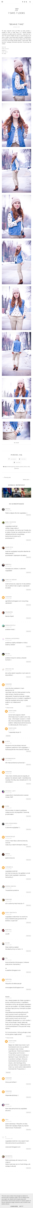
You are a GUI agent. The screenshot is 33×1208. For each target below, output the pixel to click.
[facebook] (22, 2)
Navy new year (6, 495)
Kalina (7, 653)
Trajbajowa (9, 612)
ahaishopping (7, 48)
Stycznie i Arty (10, 791)
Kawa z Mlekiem (10, 522)
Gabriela (8, 564)
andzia (7, 853)
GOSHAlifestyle (10, 625)
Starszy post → (26, 479)
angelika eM (9, 669)
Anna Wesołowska (11, 823)
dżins (21, 466)
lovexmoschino (10, 758)
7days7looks (12, 710)
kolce (25, 466)
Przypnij (18, 462)
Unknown (8, 597)
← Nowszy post (7, 477)
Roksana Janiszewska (12, 638)
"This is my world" (15, 495)
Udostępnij (13, 459)
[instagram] (24, 2)
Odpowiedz (28, 514)
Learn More (14, 1206)
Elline (7, 943)
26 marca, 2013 (8, 510)
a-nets (7, 741)
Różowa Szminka (10, 886)
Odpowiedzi (9, 707)
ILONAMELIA (9, 867)
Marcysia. (8, 929)
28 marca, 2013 (8, 931)
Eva (6, 958)
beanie (18, 466)
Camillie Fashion (11, 579)
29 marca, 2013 (8, 981)
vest (28, 466)
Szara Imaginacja (11, 912)
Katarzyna (8, 1156)
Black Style (9, 547)
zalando (16, 468)
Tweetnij (23, 459)
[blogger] (26, 2)
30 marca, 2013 (8, 1092)
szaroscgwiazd (10, 836)
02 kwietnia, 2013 (8, 1138)
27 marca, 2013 (8, 887)
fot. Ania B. (16, 442)
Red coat (26, 496)
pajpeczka (8, 979)
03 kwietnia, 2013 (8, 1157)
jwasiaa (7, 509)
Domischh (8, 899)
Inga (6, 1119)
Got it (21, 1206)
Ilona (7, 806)
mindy (7, 1104)
